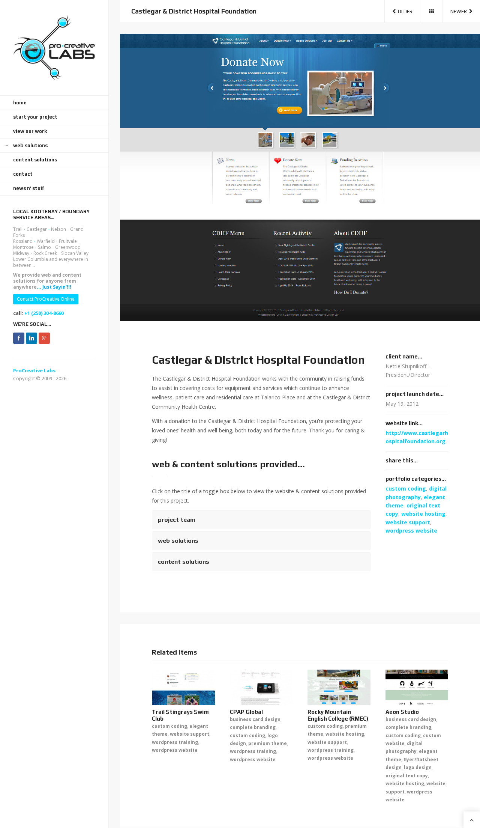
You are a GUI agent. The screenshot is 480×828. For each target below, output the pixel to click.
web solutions (30, 145)
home (20, 102)
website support (408, 522)
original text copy (407, 775)
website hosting (423, 513)
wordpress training (175, 742)
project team (176, 519)
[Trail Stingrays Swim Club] (183, 687)
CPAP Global (246, 712)
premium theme (267, 743)
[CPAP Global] (261, 687)
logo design (418, 767)
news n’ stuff (28, 188)
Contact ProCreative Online (46, 299)
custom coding (406, 488)
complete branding (253, 727)
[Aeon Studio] (417, 687)
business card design (255, 719)
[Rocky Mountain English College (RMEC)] (339, 687)
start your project (35, 117)
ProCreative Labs (34, 370)
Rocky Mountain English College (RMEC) (338, 715)
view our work (30, 131)
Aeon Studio (402, 712)
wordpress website (411, 530)
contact (23, 174)
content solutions (35, 160)
